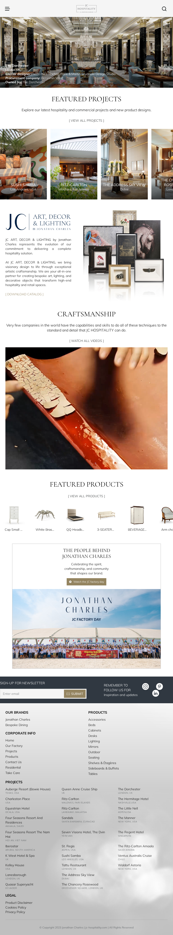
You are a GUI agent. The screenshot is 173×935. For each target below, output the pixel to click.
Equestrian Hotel (17, 808)
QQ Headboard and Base (75, 530)
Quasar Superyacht (19, 884)
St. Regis (68, 846)
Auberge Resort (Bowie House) (27, 789)
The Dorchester (129, 789)
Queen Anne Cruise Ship (79, 789)
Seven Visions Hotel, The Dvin (83, 832)
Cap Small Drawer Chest (14, 530)
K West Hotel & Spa (19, 856)
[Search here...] (164, 8)
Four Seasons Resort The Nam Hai (27, 834)
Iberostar (11, 846)
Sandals (67, 818)
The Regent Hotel (131, 832)
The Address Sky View (78, 875)
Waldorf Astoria (129, 865)
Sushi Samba (71, 856)
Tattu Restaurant (74, 865)
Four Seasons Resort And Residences (24, 820)
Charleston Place (17, 799)
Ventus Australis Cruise (135, 856)
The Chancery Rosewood (80, 884)
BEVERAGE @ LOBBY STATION (137, 530)
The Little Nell (128, 808)
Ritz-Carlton (70, 799)
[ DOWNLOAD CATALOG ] (24, 294)
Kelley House (14, 865)
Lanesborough (15, 875)
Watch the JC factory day (88, 581)
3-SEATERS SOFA (106, 530)
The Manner (126, 818)
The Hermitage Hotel (133, 799)
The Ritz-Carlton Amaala (136, 846)
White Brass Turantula (45, 530)
